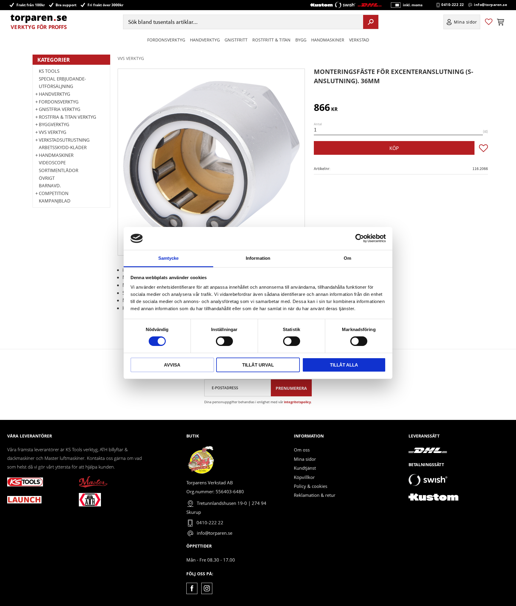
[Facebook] (192, 588)
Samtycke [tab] (168, 258)
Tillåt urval (258, 364)
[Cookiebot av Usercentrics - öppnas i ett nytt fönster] (360, 238)
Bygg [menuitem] (300, 40)
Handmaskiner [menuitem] (327, 40)
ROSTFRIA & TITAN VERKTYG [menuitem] (67, 117)
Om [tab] (347, 258)
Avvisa (172, 364)
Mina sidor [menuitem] (465, 22)
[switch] (224, 341)
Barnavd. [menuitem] (50, 185)
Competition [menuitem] (53, 193)
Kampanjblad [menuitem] (54, 201)
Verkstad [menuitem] (359, 40)
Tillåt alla (344, 364)
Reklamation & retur (314, 495)
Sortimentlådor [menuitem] (58, 170)
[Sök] (370, 22)
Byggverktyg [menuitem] (54, 124)
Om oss (302, 450)
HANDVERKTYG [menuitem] (205, 40)
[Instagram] (207, 588)
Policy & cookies (310, 486)
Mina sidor (305, 459)
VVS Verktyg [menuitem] (52, 132)
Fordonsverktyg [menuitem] (166, 40)
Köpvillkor (304, 477)
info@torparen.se (490, 4)
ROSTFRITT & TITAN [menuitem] (271, 40)
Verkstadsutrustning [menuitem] (64, 140)
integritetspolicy (297, 402)
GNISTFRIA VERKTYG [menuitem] (59, 109)
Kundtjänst (305, 468)
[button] (488, 22)
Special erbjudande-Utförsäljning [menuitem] (62, 82)
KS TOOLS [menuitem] (49, 71)
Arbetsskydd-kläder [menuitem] (63, 147)
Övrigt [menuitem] (47, 178)
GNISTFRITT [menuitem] (236, 40)
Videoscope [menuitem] (52, 163)
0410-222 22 (452, 4)
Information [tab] (258, 258)
